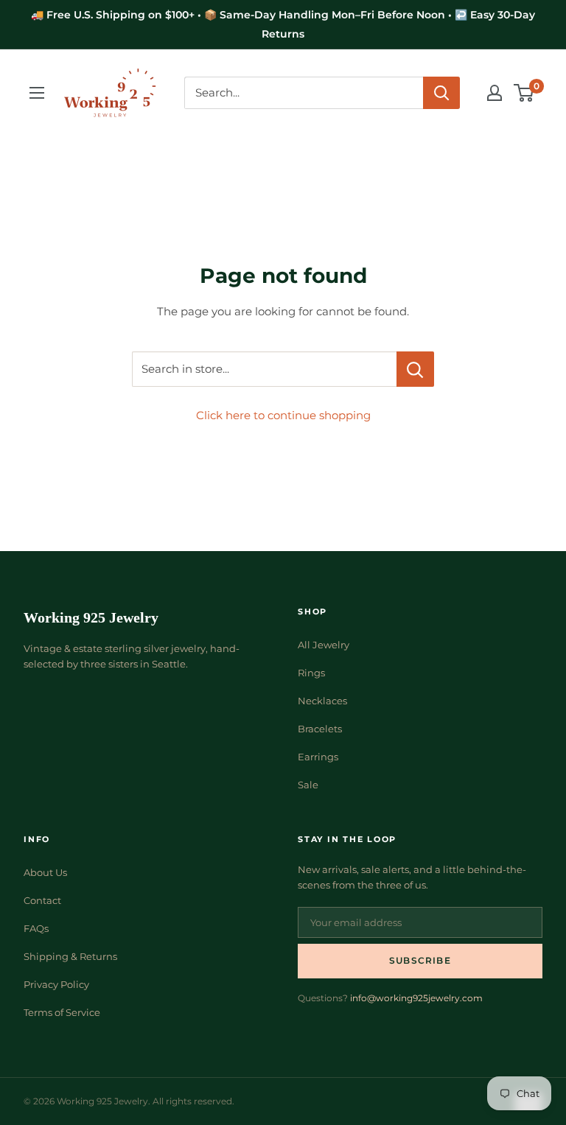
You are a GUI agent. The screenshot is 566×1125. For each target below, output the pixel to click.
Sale (308, 785)
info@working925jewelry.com (416, 997)
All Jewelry (323, 645)
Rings (311, 673)
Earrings (318, 757)
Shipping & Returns (70, 956)
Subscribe (420, 960)
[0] (524, 93)
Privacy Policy (56, 984)
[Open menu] (36, 93)
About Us (45, 872)
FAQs (36, 928)
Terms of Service (62, 1012)
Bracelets (320, 729)
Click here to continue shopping (283, 415)
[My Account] (494, 93)
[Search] (441, 93)
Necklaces (322, 701)
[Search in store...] (415, 369)
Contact (42, 900)
